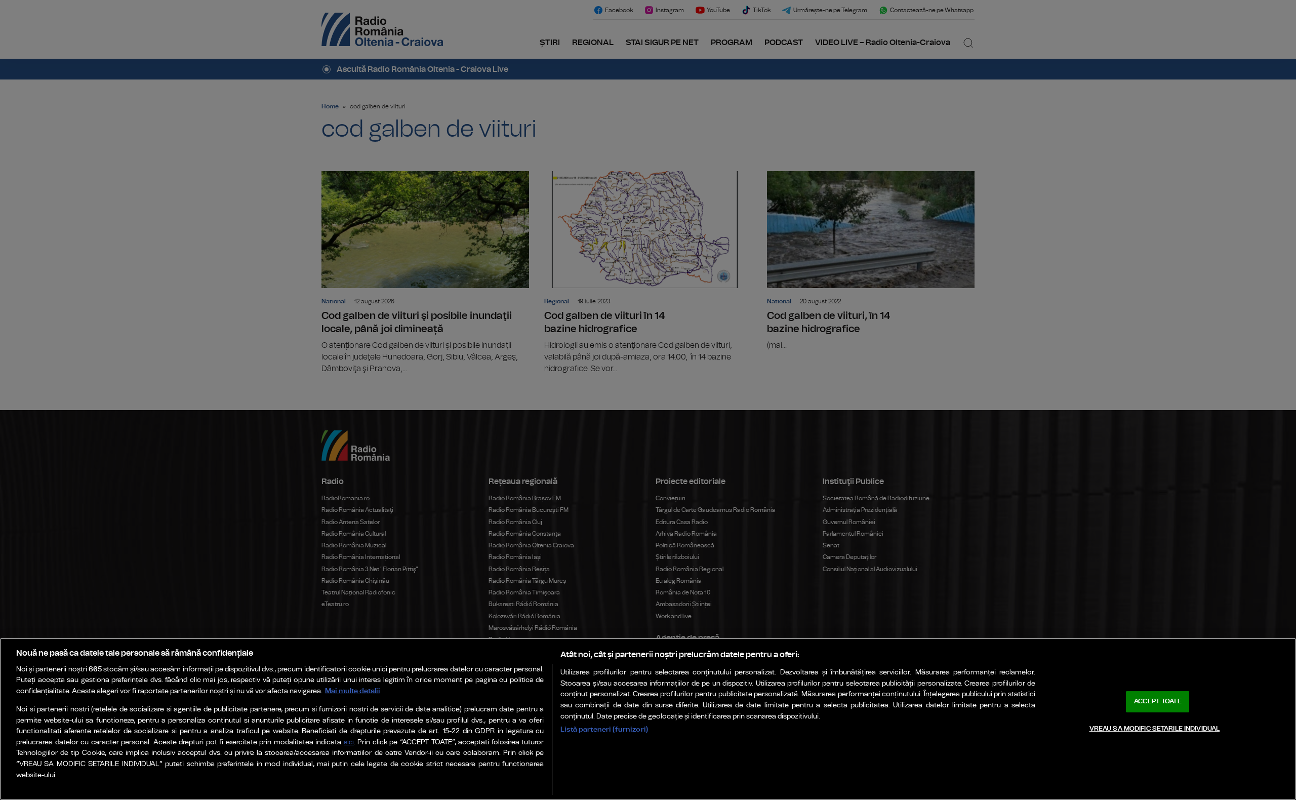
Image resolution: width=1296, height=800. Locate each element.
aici (349, 742)
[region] (648, 719)
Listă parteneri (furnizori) (604, 729)
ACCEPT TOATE (1158, 701)
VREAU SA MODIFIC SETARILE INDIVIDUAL (1154, 728)
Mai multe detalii (352, 691)
